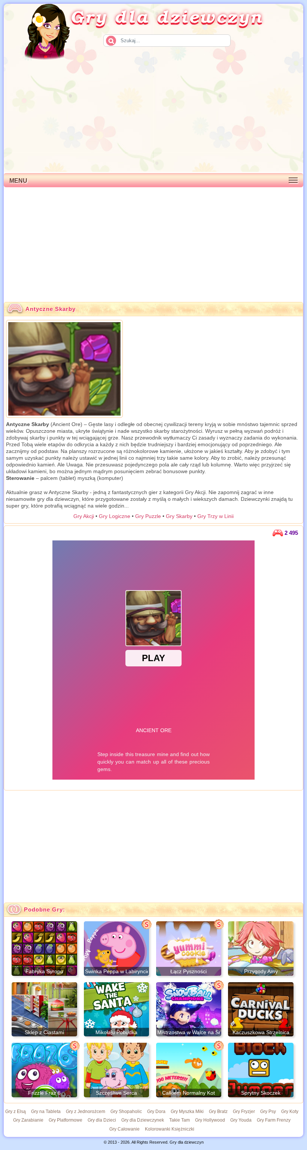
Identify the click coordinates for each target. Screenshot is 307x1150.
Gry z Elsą (15, 1111)
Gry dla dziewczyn (167, 16)
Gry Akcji (83, 516)
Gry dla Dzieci (102, 1120)
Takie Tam (179, 1120)
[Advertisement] (153, 116)
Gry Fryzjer (244, 1111)
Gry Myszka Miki (187, 1111)
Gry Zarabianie (28, 1120)
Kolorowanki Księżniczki (169, 1129)
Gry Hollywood (210, 1120)
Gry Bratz (218, 1111)
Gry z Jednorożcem (85, 1111)
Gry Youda (241, 1120)
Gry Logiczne (114, 516)
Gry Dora (156, 1111)
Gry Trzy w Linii (215, 516)
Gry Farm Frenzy (274, 1120)
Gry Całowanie (124, 1129)
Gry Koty (289, 1111)
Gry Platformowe (65, 1120)
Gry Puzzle (148, 516)
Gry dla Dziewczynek (142, 1120)
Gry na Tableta (46, 1111)
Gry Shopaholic (126, 1111)
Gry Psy (268, 1111)
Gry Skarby (179, 516)
